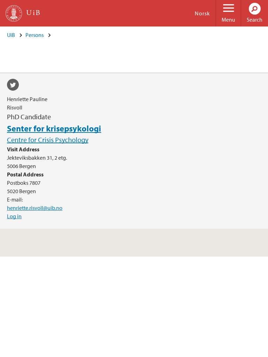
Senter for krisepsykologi (54, 128)
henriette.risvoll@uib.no (34, 207)
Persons (34, 34)
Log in (14, 216)
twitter (15, 86)
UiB (11, 34)
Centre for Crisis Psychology (47, 139)
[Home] (14, 13)
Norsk (202, 13)
